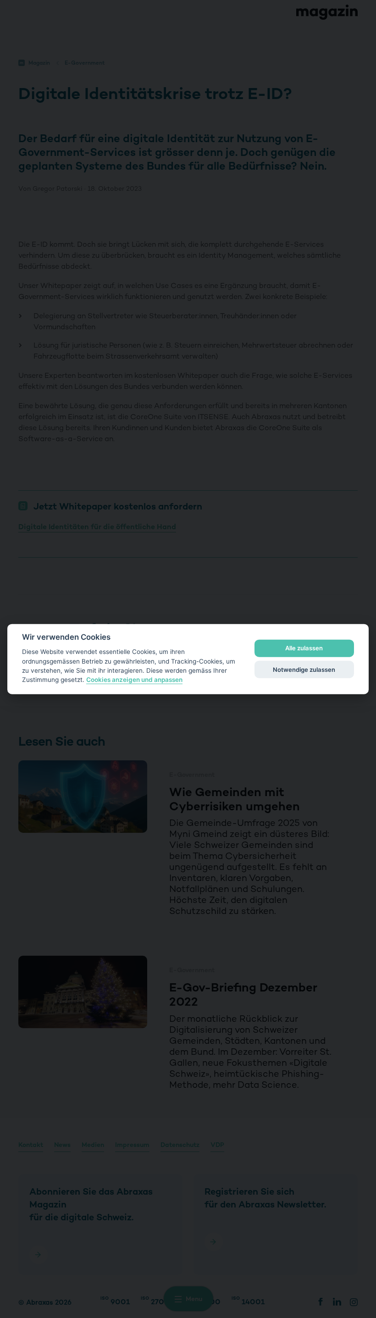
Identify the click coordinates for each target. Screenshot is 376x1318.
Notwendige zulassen (304, 669)
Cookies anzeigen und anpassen (134, 679)
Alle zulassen (304, 648)
